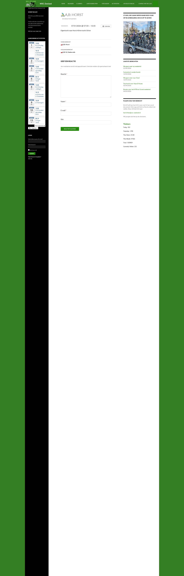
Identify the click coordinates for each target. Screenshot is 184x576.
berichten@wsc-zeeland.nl (132, 113)
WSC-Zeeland (46, 3)
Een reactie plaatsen (69, 19)
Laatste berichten (92, 3)
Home (63, 3)
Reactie (64, 74)
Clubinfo (79, 3)
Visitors (126, 124)
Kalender (71, 3)
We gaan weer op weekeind (132, 66)
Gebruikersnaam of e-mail (35, 139)
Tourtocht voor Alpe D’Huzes (133, 83)
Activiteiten (115, 3)
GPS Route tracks (128, 3)
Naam (63, 101)
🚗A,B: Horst (66, 43)
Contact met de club (145, 3)
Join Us (30, 158)
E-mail (63, 110)
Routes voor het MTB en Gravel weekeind (136, 89)
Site (62, 119)
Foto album (105, 3)
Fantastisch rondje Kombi (131, 72)
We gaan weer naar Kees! (131, 78)
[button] (33, 128)
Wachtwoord (31, 144)
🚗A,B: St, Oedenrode (68, 51)
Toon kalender (39, 126)
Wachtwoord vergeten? (34, 157)
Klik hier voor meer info (34, 31)
